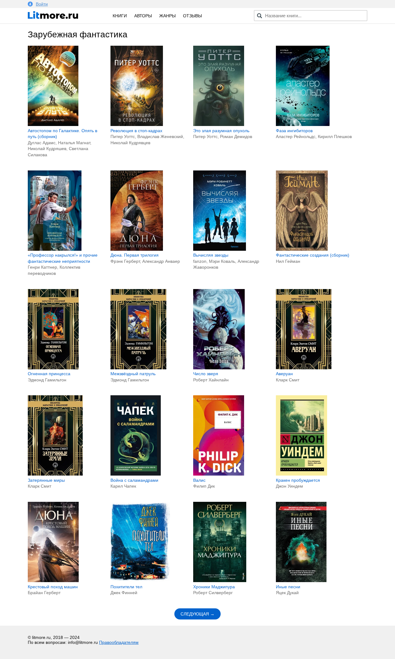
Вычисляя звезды (210, 255)
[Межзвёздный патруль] (138, 367)
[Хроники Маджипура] (219, 580)
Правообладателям (119, 642)
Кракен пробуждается (298, 480)
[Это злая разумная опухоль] (218, 124)
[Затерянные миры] (55, 474)
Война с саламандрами (134, 480)
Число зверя (205, 373)
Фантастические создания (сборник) (312, 255)
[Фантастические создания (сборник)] (302, 249)
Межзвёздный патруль (133, 373)
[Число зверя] (219, 367)
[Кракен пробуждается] (301, 474)
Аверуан (284, 373)
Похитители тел (126, 586)
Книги (120, 15)
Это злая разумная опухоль (221, 130)
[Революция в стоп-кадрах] (136, 124)
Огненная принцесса (49, 373)
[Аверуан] (303, 367)
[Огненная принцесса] (53, 367)
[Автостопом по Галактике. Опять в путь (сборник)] (53, 124)
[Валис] (218, 474)
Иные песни (288, 586)
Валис (199, 480)
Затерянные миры (46, 480)
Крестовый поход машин (53, 586)
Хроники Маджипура (214, 586)
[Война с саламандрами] (135, 474)
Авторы (143, 15)
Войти (42, 4)
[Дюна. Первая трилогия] (136, 249)
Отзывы (192, 15)
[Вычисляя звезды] (219, 249)
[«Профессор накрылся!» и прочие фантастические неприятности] (54, 249)
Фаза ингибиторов (294, 130)
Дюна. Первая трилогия (134, 255)
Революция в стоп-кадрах (136, 130)
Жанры (167, 15)
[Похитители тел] (140, 580)
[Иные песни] (301, 580)
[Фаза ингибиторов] (303, 124)
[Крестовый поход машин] (53, 580)
